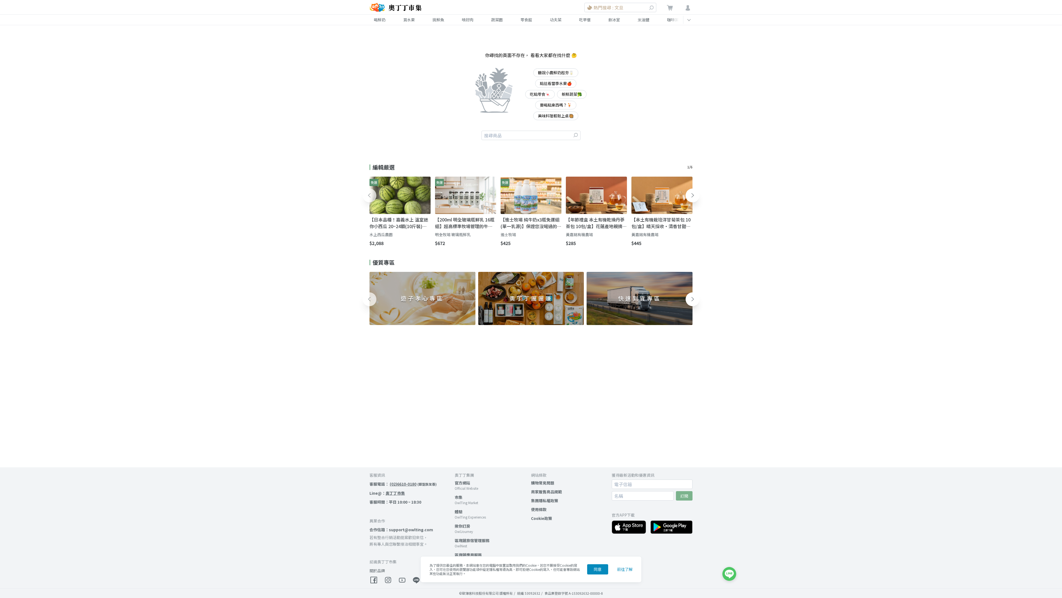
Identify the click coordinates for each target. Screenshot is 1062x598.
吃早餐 (585, 19)
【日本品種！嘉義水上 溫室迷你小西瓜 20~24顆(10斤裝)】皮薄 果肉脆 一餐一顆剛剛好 (398, 223)
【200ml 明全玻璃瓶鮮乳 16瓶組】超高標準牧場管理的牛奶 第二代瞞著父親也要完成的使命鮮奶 (464, 223)
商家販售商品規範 (546, 491)
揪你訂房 (462, 526)
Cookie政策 (541, 518)
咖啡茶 (673, 19)
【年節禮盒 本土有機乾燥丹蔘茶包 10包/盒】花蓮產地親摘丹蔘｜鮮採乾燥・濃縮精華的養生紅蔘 (596, 223)
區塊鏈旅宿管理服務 (472, 540)
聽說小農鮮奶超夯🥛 (556, 72)
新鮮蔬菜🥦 (572, 94)
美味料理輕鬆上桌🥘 (556, 115)
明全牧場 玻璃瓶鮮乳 (453, 234)
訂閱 (684, 496)
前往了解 (624, 569)
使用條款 (538, 509)
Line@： (387, 493)
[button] (369, 195)
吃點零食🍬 (540, 94)
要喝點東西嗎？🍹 (556, 105)
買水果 (409, 19)
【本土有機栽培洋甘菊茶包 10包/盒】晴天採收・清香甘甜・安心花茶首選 (661, 223)
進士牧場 (508, 234)
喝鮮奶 (380, 19)
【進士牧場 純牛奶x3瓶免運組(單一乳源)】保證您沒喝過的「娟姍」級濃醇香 (530, 223)
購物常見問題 (542, 483)
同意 (598, 569)
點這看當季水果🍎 (556, 83)
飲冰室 (614, 19)
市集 (458, 497)
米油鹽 (643, 19)
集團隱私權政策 (544, 500)
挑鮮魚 (438, 19)
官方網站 (462, 483)
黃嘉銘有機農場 (579, 234)
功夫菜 (555, 19)
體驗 (458, 511)
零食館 (526, 19)
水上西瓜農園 (381, 234)
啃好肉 (467, 19)
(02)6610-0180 (403, 484)
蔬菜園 (497, 19)
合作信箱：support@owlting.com (401, 529)
